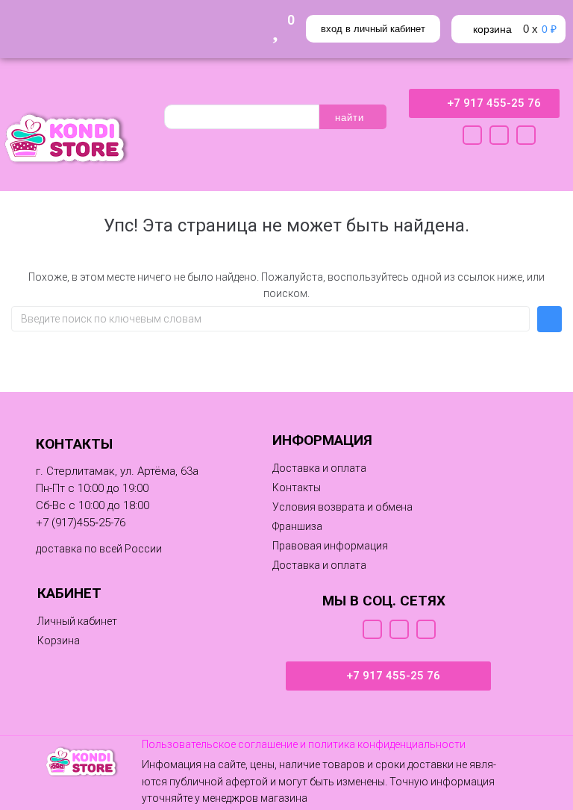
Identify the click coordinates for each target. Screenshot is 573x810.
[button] (297, 526)
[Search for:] (270, 318)
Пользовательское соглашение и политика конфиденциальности (304, 744)
